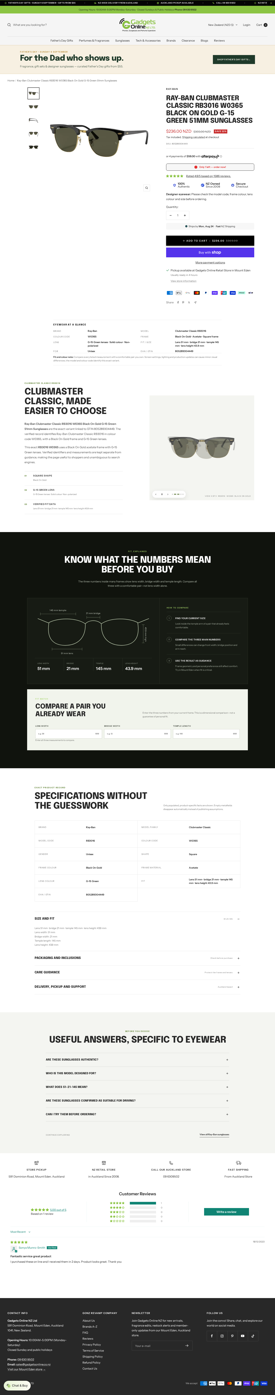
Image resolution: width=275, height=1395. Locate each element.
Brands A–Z (89, 1326)
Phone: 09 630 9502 (185, 9)
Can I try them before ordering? (71, 1114)
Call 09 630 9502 (225, 3)
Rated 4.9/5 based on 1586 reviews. (208, 176)
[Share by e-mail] (195, 302)
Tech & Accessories (148, 40)
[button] (117, 1203)
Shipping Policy (92, 1356)
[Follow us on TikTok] (253, 1336)
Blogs (204, 40)
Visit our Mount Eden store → (26, 1369)
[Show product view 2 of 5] (174, 494)
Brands (171, 40)
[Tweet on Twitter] (189, 302)
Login (246, 25)
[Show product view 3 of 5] (177, 494)
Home (10, 80)
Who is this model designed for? (71, 1073)
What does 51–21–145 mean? (67, 1086)
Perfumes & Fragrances (94, 40)
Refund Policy (91, 1362)
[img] (19, 1242)
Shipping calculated (193, 137)
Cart (261, 25)
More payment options (210, 262)
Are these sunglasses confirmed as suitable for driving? (91, 1100)
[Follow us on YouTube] (243, 1336)
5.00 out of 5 (58, 1210)
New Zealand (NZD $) (221, 25)
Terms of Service (93, 1350)
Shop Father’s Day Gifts (234, 59)
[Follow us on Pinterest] (232, 1336)
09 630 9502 (25, 1359)
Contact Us (89, 1368)
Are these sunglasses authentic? (72, 1059)
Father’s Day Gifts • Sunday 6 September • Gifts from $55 (41, 3)
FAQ (85, 1332)
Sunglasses (122, 40)
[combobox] (41, 24)
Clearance (188, 40)
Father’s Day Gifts (62, 40)
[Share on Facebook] (178, 302)
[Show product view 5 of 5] (183, 494)
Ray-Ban (172, 88)
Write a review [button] (226, 1212)
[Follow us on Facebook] (212, 1336)
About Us (88, 1320)
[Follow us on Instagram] (222, 1336)
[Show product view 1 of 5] (172, 494)
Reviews (219, 40)
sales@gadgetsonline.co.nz (33, 1364)
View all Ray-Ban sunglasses (214, 1134)
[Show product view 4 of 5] (180, 494)
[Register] (187, 1345)
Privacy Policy (91, 1344)
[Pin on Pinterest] (183, 302)
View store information (183, 280)
